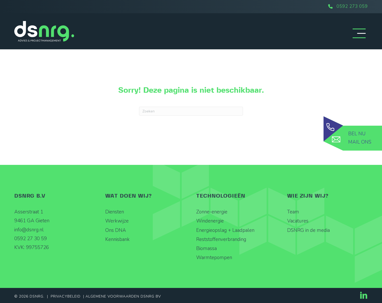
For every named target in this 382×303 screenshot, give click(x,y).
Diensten (114, 211)
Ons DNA (115, 230)
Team (293, 211)
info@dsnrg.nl (29, 229)
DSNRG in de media (308, 230)
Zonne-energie (211, 211)
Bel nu (357, 133)
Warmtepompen (214, 257)
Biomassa (206, 248)
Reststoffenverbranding (221, 239)
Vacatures (297, 221)
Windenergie (210, 221)
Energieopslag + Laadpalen (225, 230)
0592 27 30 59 (30, 238)
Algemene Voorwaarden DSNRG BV (123, 296)
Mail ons (359, 142)
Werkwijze (117, 221)
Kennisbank (117, 239)
